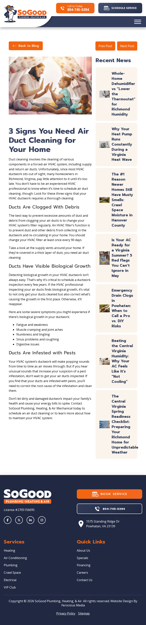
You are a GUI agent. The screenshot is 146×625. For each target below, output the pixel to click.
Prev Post (105, 46)
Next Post (127, 46)
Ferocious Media (73, 605)
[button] (137, 21)
